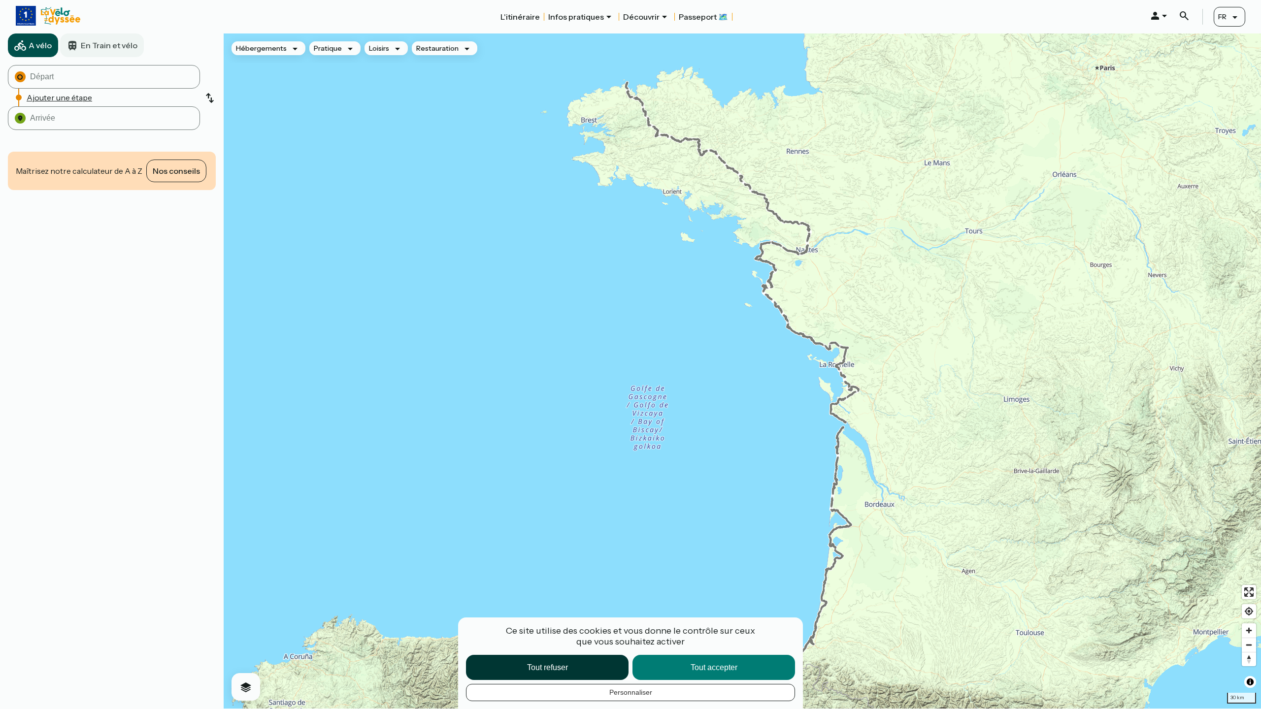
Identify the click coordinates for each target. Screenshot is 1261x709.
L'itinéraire (520, 17)
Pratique (328, 48)
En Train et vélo (109, 45)
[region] (742, 371)
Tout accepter (714, 667)
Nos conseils (176, 171)
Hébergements (261, 48)
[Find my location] (1249, 611)
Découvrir (641, 17)
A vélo (40, 45)
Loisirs (379, 48)
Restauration (437, 48)
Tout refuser (547, 667)
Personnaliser (630, 692)
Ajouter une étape (59, 97)
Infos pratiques (576, 17)
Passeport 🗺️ (703, 17)
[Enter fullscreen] (1249, 592)
